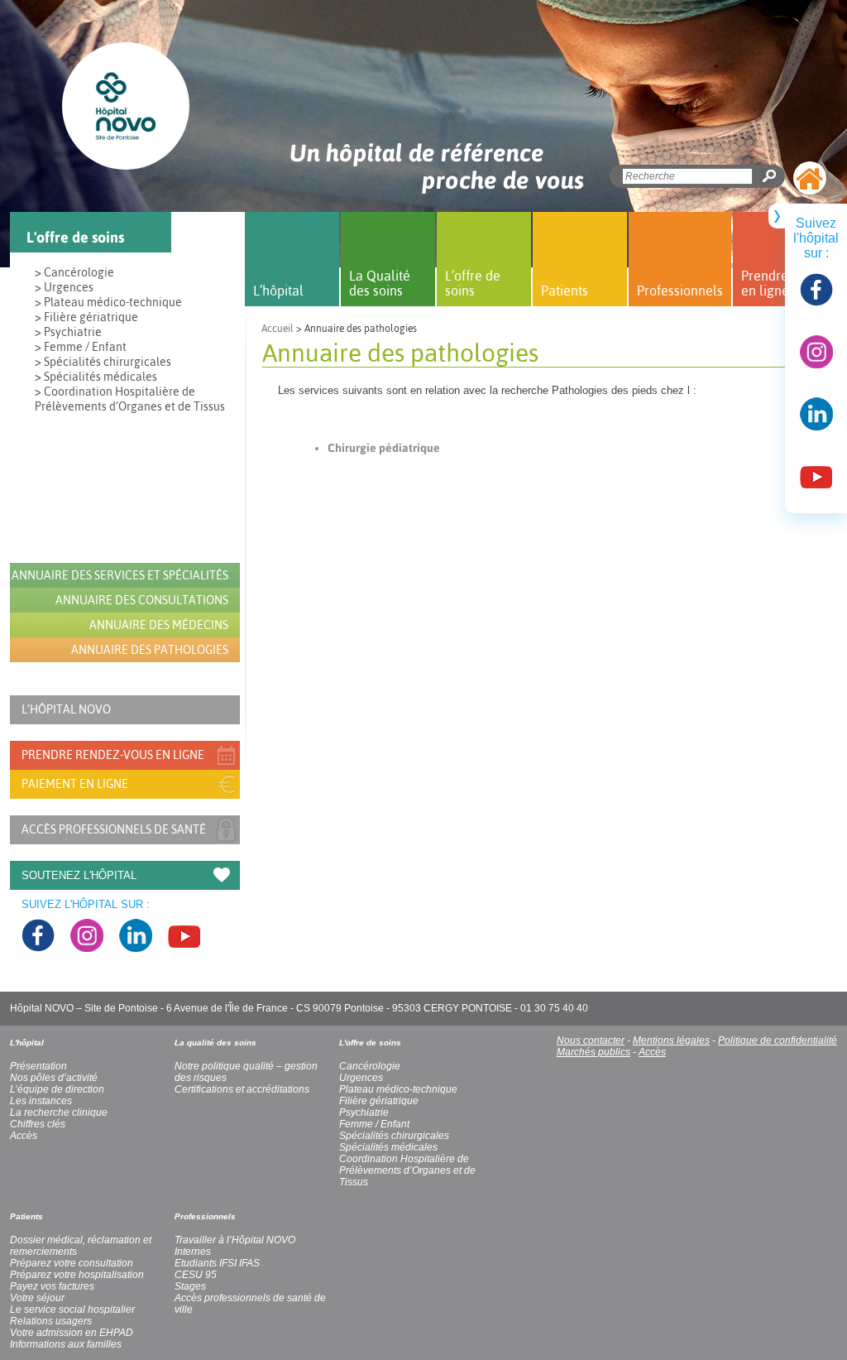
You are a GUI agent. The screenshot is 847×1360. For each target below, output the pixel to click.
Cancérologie (369, 1066)
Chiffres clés (37, 1124)
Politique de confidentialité (777, 1040)
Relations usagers (51, 1321)
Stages (190, 1286)
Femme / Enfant (374, 1124)
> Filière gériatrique (86, 317)
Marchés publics (593, 1052)
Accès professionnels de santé (114, 829)
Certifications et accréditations (242, 1089)
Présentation (38, 1066)
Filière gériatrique (379, 1101)
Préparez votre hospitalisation (77, 1275)
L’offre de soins (472, 283)
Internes (193, 1251)
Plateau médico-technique (398, 1089)
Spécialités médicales (388, 1147)
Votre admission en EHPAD (71, 1332)
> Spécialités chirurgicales (103, 361)
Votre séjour (37, 1298)
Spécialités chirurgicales (394, 1135)
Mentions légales (671, 1040)
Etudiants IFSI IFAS (217, 1263)
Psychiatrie (364, 1112)
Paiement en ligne (75, 784)
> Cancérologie (74, 272)
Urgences (361, 1078)
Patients (564, 290)
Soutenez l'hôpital (79, 875)
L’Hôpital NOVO (66, 709)
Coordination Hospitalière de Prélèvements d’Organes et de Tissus (407, 1170)
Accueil (277, 328)
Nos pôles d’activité (54, 1078)
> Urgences (64, 287)
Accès (652, 1052)
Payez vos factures (52, 1286)
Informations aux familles (66, 1344)
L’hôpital (278, 290)
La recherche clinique (59, 1112)
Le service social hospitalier (72, 1309)
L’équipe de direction (57, 1089)
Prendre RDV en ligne (779, 283)
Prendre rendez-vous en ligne (113, 755)
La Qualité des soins (379, 283)
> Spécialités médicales (96, 376)
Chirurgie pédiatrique (384, 447)
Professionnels (680, 290)
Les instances (41, 1101)
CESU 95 (196, 1275)
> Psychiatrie (68, 332)
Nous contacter (590, 1040)
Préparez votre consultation (71, 1263)
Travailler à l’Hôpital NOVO (235, 1240)
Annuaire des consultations (141, 600)
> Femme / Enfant (81, 346)
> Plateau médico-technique (108, 302)
